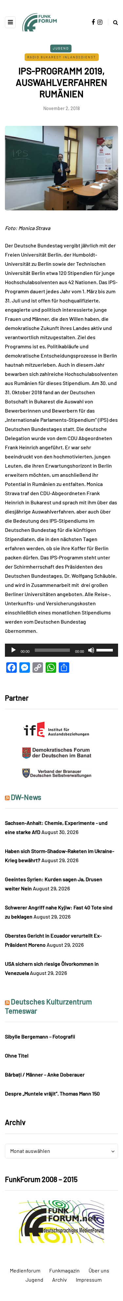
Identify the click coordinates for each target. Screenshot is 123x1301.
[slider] (105, 649)
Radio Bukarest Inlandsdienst (61, 57)
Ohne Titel (17, 1055)
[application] (61, 650)
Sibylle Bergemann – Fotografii (40, 1036)
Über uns (99, 1270)
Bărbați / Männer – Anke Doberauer (45, 1074)
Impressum (89, 1279)
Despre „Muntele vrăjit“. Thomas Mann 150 (52, 1093)
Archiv (59, 1279)
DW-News (26, 797)
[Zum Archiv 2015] (61, 1221)
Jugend (61, 48)
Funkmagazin (64, 1270)
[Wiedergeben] (13, 650)
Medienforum (25, 1270)
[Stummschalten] (91, 650)
